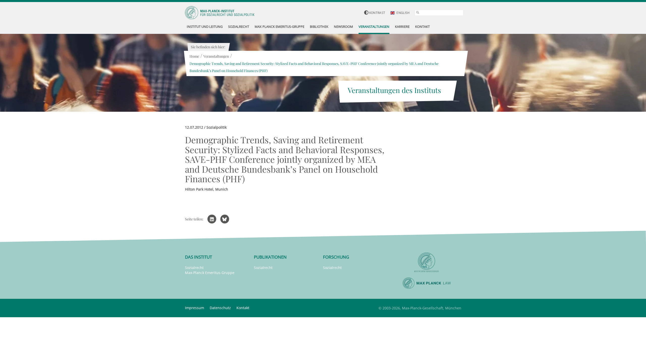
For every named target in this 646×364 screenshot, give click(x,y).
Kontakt (242, 307)
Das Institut (198, 257)
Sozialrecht (194, 267)
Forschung (336, 257)
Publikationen (270, 257)
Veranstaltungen (216, 56)
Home (194, 56)
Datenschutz (220, 307)
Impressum (194, 307)
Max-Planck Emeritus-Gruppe (209, 272)
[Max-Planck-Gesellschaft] (426, 262)
